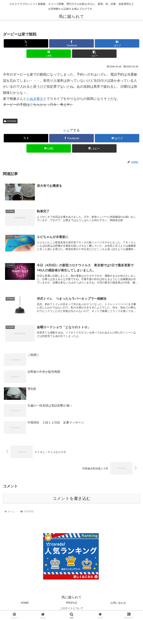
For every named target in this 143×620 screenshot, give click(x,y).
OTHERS (11, 121)
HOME (25, 603)
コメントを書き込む (72, 498)
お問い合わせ (118, 603)
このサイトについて (71, 608)
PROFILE (71, 603)
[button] (94, 53)
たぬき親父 (34, 98)
